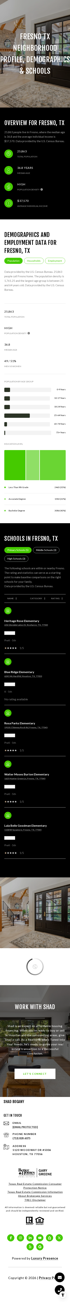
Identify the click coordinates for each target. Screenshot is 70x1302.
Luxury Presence (44, 1258)
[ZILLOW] (49, 1237)
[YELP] (30, 1246)
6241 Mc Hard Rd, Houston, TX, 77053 (23, 676)
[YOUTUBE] (39, 1237)
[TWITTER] (59, 1237)
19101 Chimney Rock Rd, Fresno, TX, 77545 (26, 727)
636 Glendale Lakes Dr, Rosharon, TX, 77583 (26, 625)
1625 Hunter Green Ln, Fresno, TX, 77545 (24, 778)
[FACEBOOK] (10, 1237)
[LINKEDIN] (30, 1237)
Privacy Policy (50, 1278)
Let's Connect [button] (35, 1073)
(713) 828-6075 (21, 1138)
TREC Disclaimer (35, 1199)
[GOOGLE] (39, 1246)
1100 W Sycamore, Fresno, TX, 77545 (22, 829)
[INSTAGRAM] (20, 1237)
